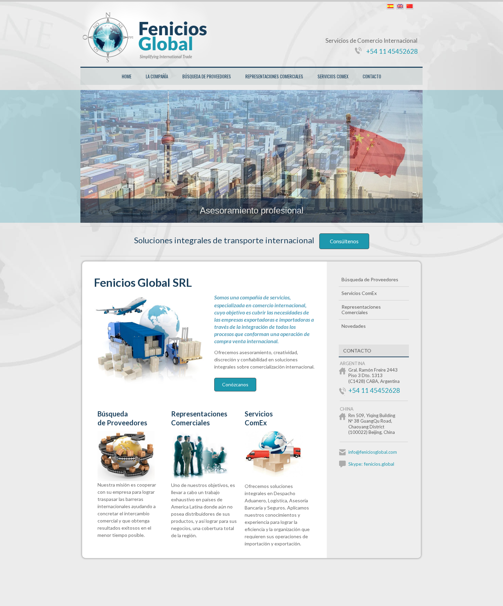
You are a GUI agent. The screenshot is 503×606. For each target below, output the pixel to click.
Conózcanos (235, 384)
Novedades (353, 326)
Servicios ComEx (333, 76)
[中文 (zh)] (409, 6)
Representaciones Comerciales (274, 76)
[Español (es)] (390, 6)
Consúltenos (344, 241)
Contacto (372, 76)
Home (126, 76)
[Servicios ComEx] (278, 475)
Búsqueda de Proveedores (206, 76)
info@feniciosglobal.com (372, 452)
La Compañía (157, 76)
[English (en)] (400, 6)
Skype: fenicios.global (371, 464)
